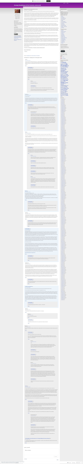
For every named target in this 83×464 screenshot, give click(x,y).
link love (66, 80)
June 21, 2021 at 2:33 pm (30, 221)
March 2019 (62, 191)
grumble (62, 76)
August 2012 (62, 273)
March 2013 (62, 266)
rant (64, 89)
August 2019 (62, 186)
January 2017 (62, 218)
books (66, 66)
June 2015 (62, 238)
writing (61, 96)
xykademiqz (62, 27)
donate (61, 73)
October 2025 (62, 109)
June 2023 (62, 138)
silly (65, 91)
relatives (61, 90)
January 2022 (62, 156)
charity (65, 68)
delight (66, 72)
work (67, 95)
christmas (62, 69)
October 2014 (62, 246)
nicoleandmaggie (30, 67)
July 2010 (62, 299)
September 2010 (63, 297)
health (65, 76)
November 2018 (63, 195)
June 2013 (62, 263)
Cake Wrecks (62, 17)
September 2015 (63, 235)
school (62, 91)
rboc (67, 89)
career (63, 67)
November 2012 (63, 270)
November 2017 (63, 208)
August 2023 (62, 136)
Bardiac (62, 16)
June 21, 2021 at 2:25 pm (27, 213)
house (67, 76)
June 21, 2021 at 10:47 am (28, 95)
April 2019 (62, 190)
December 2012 (63, 269)
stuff (66, 91)
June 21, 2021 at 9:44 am (30, 68)
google (67, 75)
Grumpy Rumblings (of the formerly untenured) (27, 5)
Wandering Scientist (63, 25)
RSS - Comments (63, 58)
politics (67, 85)
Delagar (62, 20)
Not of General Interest (63, 22)
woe (65, 95)
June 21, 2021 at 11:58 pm (30, 320)
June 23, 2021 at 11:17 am (33, 363)
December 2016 (63, 219)
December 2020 (63, 169)
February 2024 (63, 130)
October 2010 (62, 296)
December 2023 (63, 132)
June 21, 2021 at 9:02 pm (27, 287)
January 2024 (62, 131)
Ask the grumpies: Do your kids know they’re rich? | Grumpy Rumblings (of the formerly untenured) (37, 438)
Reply (28, 79)
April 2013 (62, 265)
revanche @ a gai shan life (28, 286)
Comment (55, 456)
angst (62, 64)
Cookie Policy (17, 462)
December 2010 (63, 294)
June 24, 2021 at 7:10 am (33, 425)
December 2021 (63, 157)
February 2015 (63, 242)
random (62, 89)
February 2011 (63, 292)
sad (66, 90)
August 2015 (62, 236)
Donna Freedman (63, 21)
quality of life (66, 88)
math (63, 81)
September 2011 (63, 285)
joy (63, 77)
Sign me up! (62, 51)
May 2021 (62, 164)
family (67, 74)
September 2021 (63, 160)
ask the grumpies (64, 65)
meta (64, 81)
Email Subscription (64, 44)
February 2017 (63, 217)
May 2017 (62, 214)
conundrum (63, 70)
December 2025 (63, 107)
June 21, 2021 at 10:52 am (30, 105)
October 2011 (62, 284)
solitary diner (62, 23)
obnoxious (34, 55)
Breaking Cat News (63, 31)
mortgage (66, 82)
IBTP (62, 77)
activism (65, 63)
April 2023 (62, 140)
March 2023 (62, 141)
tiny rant (66, 94)
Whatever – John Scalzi (64, 26)
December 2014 (63, 244)
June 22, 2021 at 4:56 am (33, 161)
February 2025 (63, 117)
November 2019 (63, 183)
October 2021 (62, 159)
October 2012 (62, 271)
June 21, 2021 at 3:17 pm (30, 256)
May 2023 (62, 139)
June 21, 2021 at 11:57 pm (30, 303)
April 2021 (62, 165)
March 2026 (62, 104)
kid (65, 77)
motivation (62, 83)
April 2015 (62, 240)
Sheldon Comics (63, 36)
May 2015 (62, 239)
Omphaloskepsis (63, 85)
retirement (64, 90)
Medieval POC (63, 35)
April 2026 (62, 103)
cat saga (67, 67)
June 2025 (62, 113)
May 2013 (62, 264)
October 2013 (62, 259)
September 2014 (63, 247)
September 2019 (63, 185)
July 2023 (62, 137)
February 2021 (63, 167)
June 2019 (62, 188)
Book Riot (62, 30)
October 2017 (62, 209)
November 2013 (63, 258)
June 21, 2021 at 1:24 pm (30, 202)
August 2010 (62, 298)
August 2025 (62, 111)
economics (64, 73)
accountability (62, 63)
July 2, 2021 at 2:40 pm (33, 177)
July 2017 (62, 212)
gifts (65, 75)
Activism (67, 3)
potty (61, 86)
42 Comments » (38, 55)
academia (64, 62)
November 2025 (63, 108)
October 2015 (62, 234)
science (64, 91)
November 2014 (63, 245)
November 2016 (63, 220)
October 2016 (62, 221)
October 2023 (62, 134)
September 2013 (63, 260)
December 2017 (63, 207)
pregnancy (63, 86)
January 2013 (62, 268)
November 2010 (63, 295)
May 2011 (62, 289)
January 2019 (62, 193)
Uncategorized (28, 55)
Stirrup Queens (63, 24)
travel (61, 95)
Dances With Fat (63, 19)
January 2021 (62, 168)
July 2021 (62, 162)
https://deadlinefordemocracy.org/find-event (30, 252)
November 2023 (63, 133)
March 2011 (62, 291)
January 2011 (62, 293)
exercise (64, 74)
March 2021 (62, 166)
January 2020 (62, 181)
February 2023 (63, 142)
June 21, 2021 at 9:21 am (27, 60)
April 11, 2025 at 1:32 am (27, 439)
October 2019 (62, 184)
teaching (62, 92)
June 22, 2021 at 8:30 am (33, 166)
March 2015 (62, 241)
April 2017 (62, 215)
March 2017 (62, 216)
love (61, 81)
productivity (62, 88)
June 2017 (62, 213)
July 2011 (62, 287)
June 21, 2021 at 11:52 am (33, 86)
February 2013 (63, 267)
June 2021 (62, 163)
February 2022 (63, 155)
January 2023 (62, 143)
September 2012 (63, 272)
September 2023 (63, 135)
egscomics (62, 33)
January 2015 (62, 243)
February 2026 (63, 105)
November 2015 (63, 233)
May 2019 (62, 189)
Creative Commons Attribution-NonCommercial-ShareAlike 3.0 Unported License (18, 37)
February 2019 (63, 192)
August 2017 (62, 211)
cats (65, 67)
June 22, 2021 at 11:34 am (33, 341)
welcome (63, 95)
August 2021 (62, 161)
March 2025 (62, 116)
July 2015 (62, 237)
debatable (62, 71)
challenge (62, 68)
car (62, 67)
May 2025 (62, 114)
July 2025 (62, 112)
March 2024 (62, 129)
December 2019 (63, 182)
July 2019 (62, 187)
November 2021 (63, 158)
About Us (64, 3)
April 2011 (62, 290)
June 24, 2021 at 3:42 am (33, 415)
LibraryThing (62, 34)
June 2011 (62, 288)
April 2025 (62, 115)
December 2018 (63, 194)
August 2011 (62, 286)
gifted (64, 75)
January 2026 (62, 106)
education (62, 74)
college (65, 69)
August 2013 (62, 261)
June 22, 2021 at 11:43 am (33, 350)
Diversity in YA (63, 32)
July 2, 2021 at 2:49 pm (33, 185)
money (32, 55)
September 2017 (63, 210)
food (61, 75)
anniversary (64, 64)
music (65, 83)
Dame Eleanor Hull (63, 18)
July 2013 (62, 262)
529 (61, 62)
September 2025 (63, 110)
